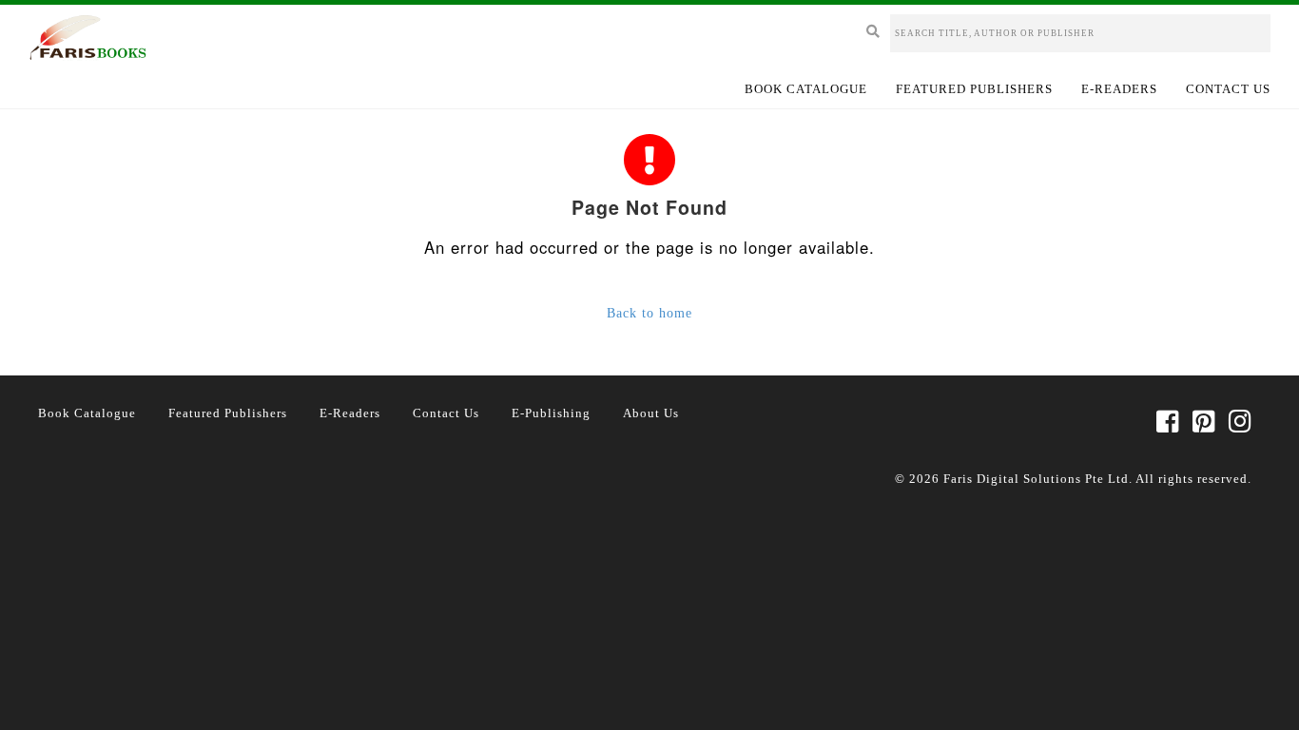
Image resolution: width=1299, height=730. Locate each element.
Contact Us (1228, 89)
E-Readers (1119, 89)
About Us (651, 413)
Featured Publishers (974, 89)
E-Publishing (551, 413)
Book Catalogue (806, 89)
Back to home (649, 313)
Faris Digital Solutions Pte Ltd (1036, 478)
